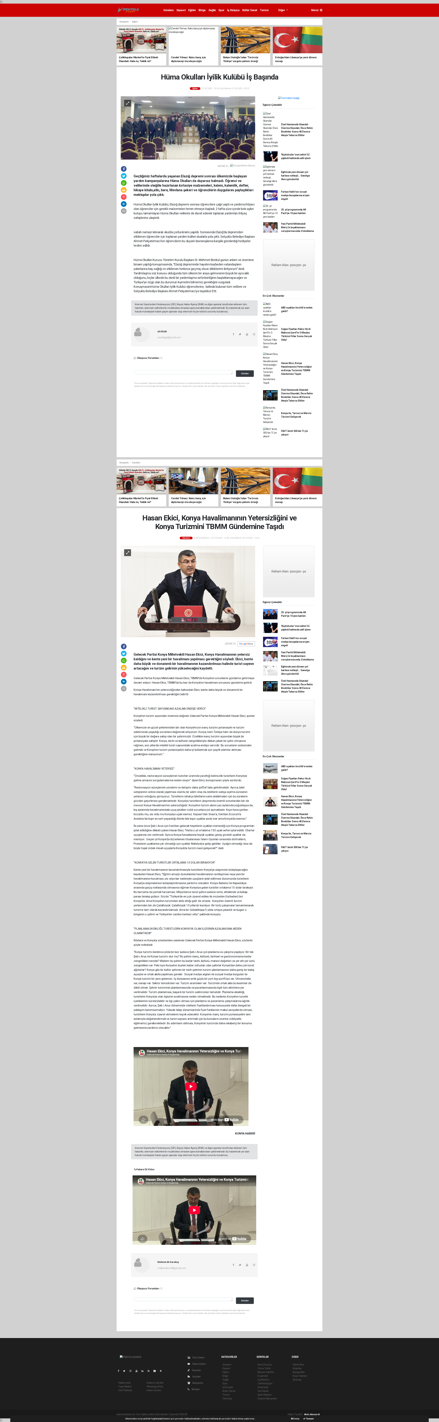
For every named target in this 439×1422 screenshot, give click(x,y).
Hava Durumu (265, 1364)
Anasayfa (124, 21)
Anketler (297, 1368)
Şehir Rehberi (265, 1394)
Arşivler (196, 1376)
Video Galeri (199, 1364)
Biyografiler (299, 1372)
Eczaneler (263, 1376)
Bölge (202, 10)
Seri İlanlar (263, 1391)
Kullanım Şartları (155, 1382)
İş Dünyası (233, 10)
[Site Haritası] (156, 1371)
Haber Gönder (154, 1390)
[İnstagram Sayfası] (131, 1371)
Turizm (264, 10)
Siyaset (181, 10)
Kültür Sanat (249, 10)
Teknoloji (227, 1398)
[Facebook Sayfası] (120, 1371)
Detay (296, 1418)
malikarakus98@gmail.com (171, 1268)
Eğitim (192, 10)
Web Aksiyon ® (312, 1414)
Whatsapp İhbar (155, 1386)
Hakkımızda (124, 1382)
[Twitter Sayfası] (125, 1371)
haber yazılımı (195, 1414)
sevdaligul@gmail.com (169, 337)
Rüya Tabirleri (300, 1376)
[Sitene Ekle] (162, 1371)
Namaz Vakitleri (266, 1372)
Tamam (309, 1418)
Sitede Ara (298, 1364)
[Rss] (150, 1371)
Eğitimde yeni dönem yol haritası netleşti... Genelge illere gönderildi (295, 176)
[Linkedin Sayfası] (143, 1371)
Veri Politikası (125, 1390)
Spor (221, 10)
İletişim (195, 1389)
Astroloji (297, 1379)
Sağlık (212, 10)
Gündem (168, 10)
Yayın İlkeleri (124, 1386)
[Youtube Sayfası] (137, 1371)
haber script (251, 1414)
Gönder (245, 373)
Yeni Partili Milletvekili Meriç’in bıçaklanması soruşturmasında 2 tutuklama (297, 227)
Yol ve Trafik (264, 1368)
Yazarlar (196, 1370)
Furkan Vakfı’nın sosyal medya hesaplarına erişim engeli (295, 195)
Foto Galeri (198, 1357)
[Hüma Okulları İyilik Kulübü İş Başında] (188, 127)
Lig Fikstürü (263, 1379)
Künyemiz (197, 1383)
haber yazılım (237, 1414)
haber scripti (223, 1414)
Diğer (282, 10)
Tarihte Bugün (265, 1383)
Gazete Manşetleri (267, 1398)
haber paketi (209, 1414)
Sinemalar (263, 1387)
